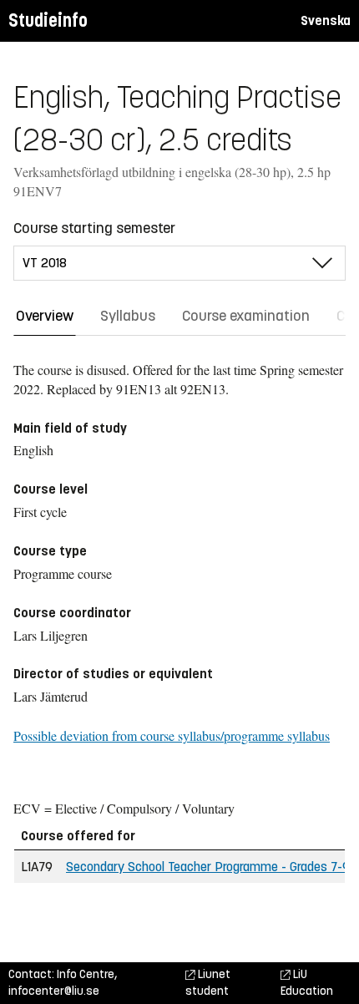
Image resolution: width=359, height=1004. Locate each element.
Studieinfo (48, 20)
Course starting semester (94, 228)
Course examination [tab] (246, 316)
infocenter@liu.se (53, 991)
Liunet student (207, 982)
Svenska (326, 20)
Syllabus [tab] (127, 316)
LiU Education (307, 982)
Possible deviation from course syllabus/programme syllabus (171, 735)
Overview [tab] (44, 316)
